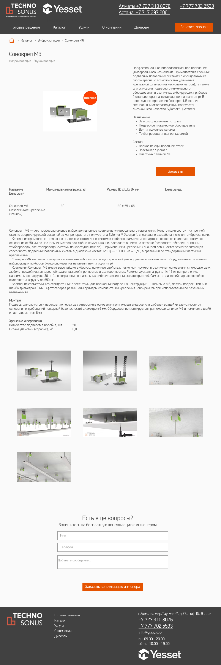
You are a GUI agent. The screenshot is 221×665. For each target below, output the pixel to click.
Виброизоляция (50, 40)
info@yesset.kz (150, 633)
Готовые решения (67, 615)
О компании (62, 631)
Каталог (27, 40)
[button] (194, 27)
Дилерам (60, 636)
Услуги (59, 626)
